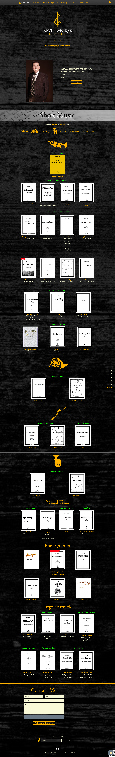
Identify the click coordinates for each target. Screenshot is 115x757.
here (85, 71)
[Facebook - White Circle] (57, 749)
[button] (110, 2)
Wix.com (73, 752)
